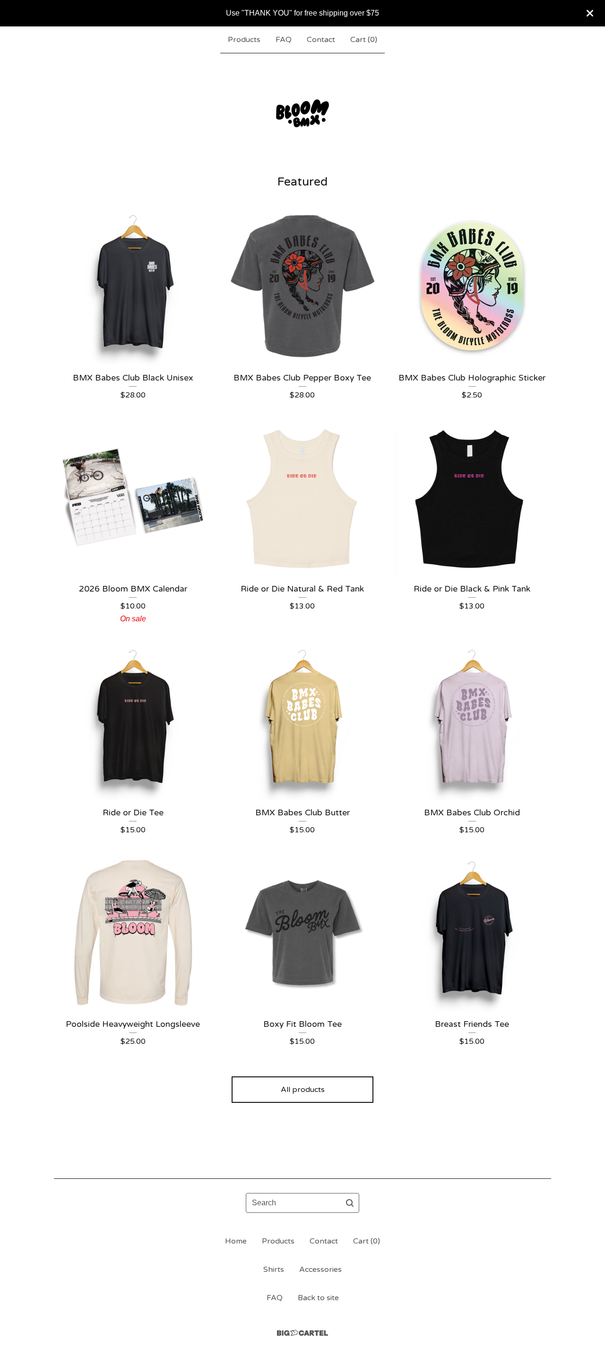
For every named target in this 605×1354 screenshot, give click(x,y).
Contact (321, 39)
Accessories (320, 1269)
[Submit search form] (349, 1203)
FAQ (284, 39)
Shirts (273, 1269)
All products (303, 1089)
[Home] (302, 113)
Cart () (363, 39)
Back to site (318, 1298)
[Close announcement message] (589, 13)
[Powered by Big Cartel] (302, 1333)
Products (244, 39)
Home (236, 1241)
